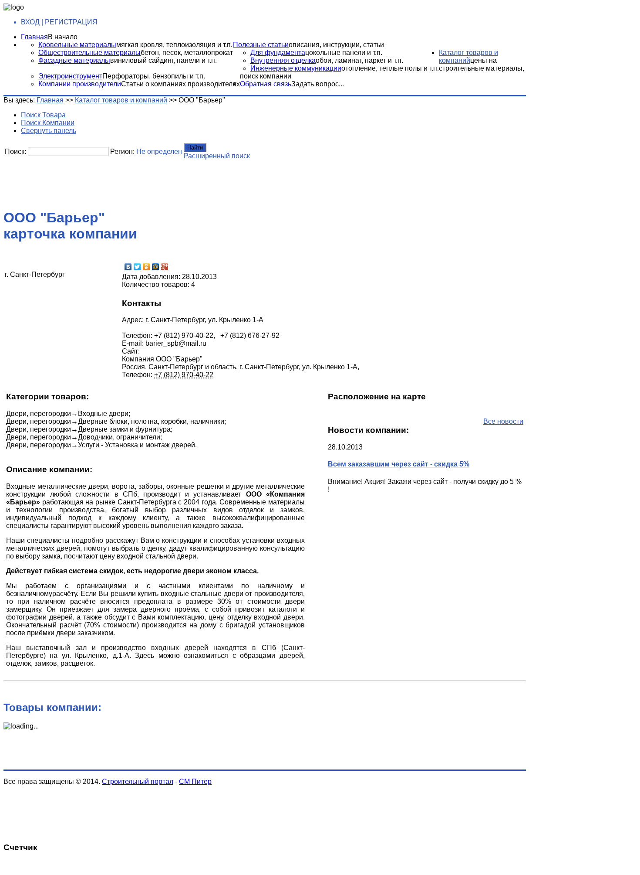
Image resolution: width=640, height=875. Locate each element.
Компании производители (79, 84)
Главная (34, 37)
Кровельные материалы (77, 44)
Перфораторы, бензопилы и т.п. (153, 76)
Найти (195, 147)
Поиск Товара (43, 115)
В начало (62, 37)
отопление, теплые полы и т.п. (390, 68)
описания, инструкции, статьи (336, 44)
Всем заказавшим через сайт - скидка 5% (398, 464)
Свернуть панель (48, 130)
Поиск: (15, 151)
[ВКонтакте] (128, 266)
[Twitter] (137, 266)
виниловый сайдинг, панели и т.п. (163, 60)
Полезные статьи (261, 44)
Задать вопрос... (317, 84)
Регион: (122, 151)
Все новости (503, 421)
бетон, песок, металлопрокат (187, 52)
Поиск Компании (47, 122)
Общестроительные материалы (89, 52)
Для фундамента (277, 52)
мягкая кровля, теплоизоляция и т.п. (174, 44)
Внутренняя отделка (283, 60)
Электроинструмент (70, 76)
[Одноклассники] (146, 266)
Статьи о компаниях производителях (180, 84)
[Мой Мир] (155, 266)
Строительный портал (137, 781)
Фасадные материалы (74, 60)
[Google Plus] (164, 266)
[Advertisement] (214, 181)
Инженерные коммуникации (295, 68)
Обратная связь (265, 84)
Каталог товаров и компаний (468, 56)
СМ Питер (195, 781)
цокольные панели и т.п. (343, 52)
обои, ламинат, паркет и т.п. (359, 60)
